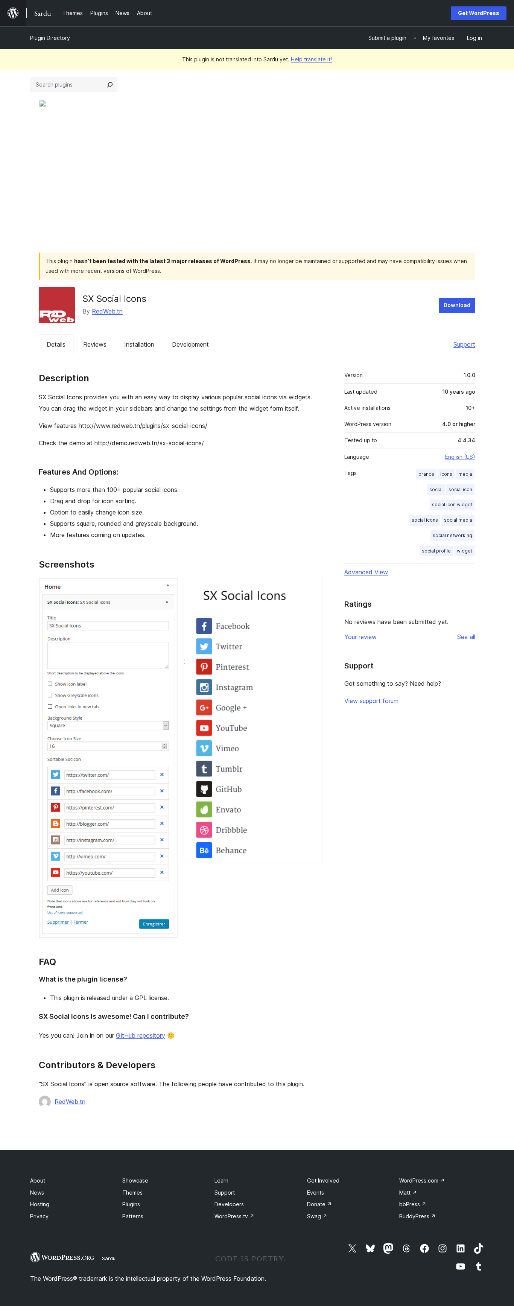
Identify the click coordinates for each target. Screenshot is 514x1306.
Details (56, 344)
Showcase (135, 1180)
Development (190, 344)
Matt (408, 1192)
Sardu (109, 1258)
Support (464, 344)
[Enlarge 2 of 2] (312, 588)
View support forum (371, 701)
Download (457, 305)
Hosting (39, 1204)
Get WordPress (478, 13)
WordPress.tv (234, 1216)
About (37, 1180)
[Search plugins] (109, 84)
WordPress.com (422, 1180)
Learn (221, 1180)
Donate (319, 1204)
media (465, 474)
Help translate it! (311, 59)
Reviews (94, 344)
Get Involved (323, 1180)
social (436, 489)
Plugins (131, 1204)
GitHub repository (140, 1035)
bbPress (412, 1204)
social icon (460, 489)
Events (315, 1192)
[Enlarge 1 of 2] (167, 588)
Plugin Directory (50, 38)
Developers (229, 1204)
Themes (132, 1192)
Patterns (132, 1216)
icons (446, 474)
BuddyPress (417, 1216)
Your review (360, 637)
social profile (436, 551)
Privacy (39, 1216)
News (37, 1192)
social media (458, 520)
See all (466, 637)
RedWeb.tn (107, 311)
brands (426, 474)
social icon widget (452, 504)
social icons (425, 520)
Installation (139, 344)
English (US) (460, 457)
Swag (317, 1216)
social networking (452, 535)
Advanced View (366, 572)
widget (464, 551)
